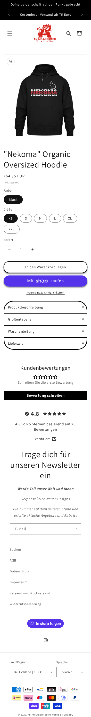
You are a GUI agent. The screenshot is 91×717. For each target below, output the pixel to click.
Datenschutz (20, 571)
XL (70, 218)
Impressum (18, 582)
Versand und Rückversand (30, 593)
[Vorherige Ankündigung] (9, 14)
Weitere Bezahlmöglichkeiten (45, 292)
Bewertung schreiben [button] (45, 395)
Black (13, 199)
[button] (9, 33)
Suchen (15, 549)
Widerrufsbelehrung (25, 604)
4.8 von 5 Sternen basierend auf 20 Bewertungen (45, 427)
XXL (12, 229)
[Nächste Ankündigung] (82, 14)
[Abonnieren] (75, 529)
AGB (13, 560)
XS (11, 218)
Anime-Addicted (38, 714)
